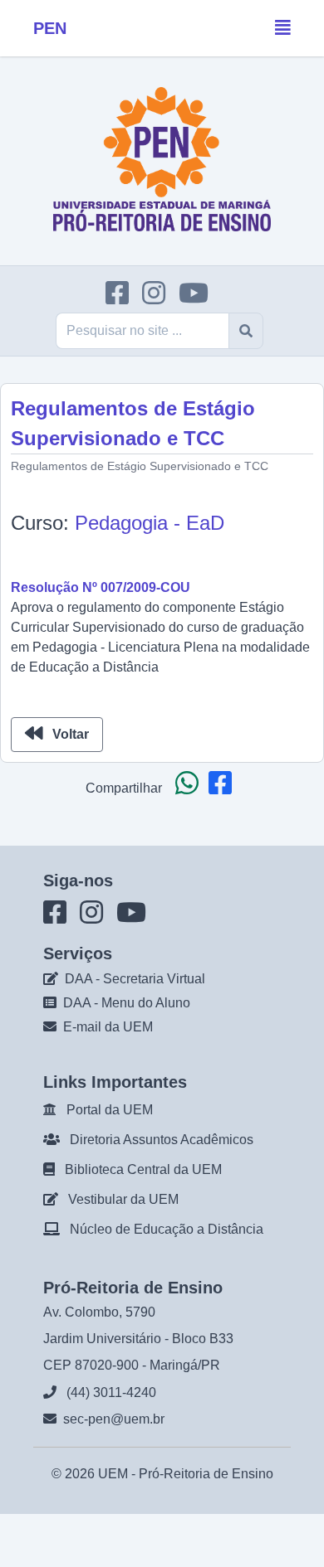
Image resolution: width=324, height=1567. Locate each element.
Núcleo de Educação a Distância (166, 1229)
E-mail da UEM (108, 1027)
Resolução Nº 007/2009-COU (100, 587)
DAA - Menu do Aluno (126, 1003)
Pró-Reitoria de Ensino (206, 1474)
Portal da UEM (109, 1110)
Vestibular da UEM (123, 1199)
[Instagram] (158, 298)
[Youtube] (198, 298)
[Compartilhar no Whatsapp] (190, 788)
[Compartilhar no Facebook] (223, 788)
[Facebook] (122, 298)
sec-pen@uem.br (113, 1419)
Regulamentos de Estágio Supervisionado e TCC (139, 466)
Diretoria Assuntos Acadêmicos (161, 1140)
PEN (49, 28)
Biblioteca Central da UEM (143, 1169)
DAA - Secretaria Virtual (135, 979)
